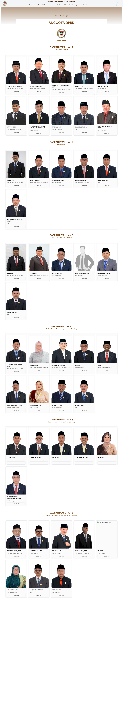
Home (31, 5)
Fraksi (71, 5)
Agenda (77, 5)
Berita (58, 5)
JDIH (64, 5)
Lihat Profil (16, 91)
